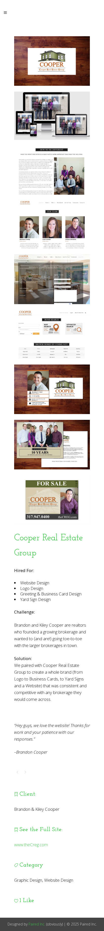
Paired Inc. (37, 924)
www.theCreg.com (31, 844)
